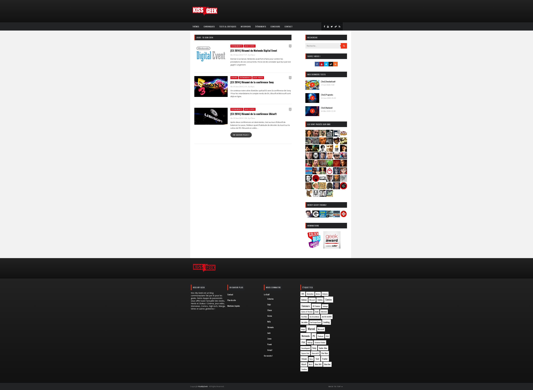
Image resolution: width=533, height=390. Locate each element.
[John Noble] (322, 158)
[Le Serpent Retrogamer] (329, 216)
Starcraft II (315, 353)
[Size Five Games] (322, 188)
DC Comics (316, 306)
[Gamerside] (315, 216)
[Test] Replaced (326, 107)
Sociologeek (305, 348)
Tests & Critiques (227, 26)
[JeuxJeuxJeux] (322, 216)
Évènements (260, 26)
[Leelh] (322, 165)
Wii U (310, 364)
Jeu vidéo (304, 322)
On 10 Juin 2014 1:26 (238, 118)
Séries (311, 359)
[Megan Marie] (322, 173)
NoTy (269, 321)
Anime (318, 294)
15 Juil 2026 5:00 (327, 85)
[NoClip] (315, 180)
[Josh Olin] (329, 158)
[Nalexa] (343, 173)
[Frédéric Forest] (329, 150)
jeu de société (327, 316)
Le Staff (267, 294)
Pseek (269, 344)
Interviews (246, 26)
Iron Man (304, 316)
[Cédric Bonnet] (315, 143)
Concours (275, 26)
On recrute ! (268, 355)
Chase (252, 55)
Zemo (269, 338)
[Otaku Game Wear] (343, 216)
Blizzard (312, 300)
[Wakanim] (322, 195)
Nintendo (306, 336)
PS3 (327, 336)
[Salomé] (315, 188)
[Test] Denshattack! (328, 81)
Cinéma (320, 299)
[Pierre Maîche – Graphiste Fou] (308, 216)
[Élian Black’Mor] (343, 143)
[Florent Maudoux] (315, 150)
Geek (316, 311)
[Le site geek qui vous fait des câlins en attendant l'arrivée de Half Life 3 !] (205, 15)
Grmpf (269, 349)
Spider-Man (323, 348)
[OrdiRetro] (336, 216)
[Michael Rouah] (329, 173)
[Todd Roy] (336, 188)
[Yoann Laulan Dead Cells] (343, 158)
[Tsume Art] (315, 195)
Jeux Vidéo (250, 46)
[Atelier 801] (329, 135)
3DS (302, 294)
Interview (324, 311)
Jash (268, 332)
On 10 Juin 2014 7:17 (238, 55)
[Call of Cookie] (343, 135)
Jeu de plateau (314, 316)
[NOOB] (322, 180)
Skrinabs (270, 327)
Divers (234, 78)
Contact (289, 26)
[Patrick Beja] (336, 180)
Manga (303, 329)
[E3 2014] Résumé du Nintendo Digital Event (253, 50)
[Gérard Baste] (343, 150)
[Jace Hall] (308, 158)
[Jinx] (315, 158)
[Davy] (322, 143)
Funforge (325, 306)
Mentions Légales (233, 305)
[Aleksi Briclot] (308, 135)
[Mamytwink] (343, 165)
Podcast (320, 336)
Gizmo (269, 315)
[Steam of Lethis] (329, 188)
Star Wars (324, 353)
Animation (310, 294)
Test (317, 358)
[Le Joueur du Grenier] (315, 165)
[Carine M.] (308, 143)
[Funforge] (336, 150)
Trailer (325, 358)
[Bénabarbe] (336, 135)
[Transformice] (308, 195)
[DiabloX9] (329, 143)
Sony (314, 348)
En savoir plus (240, 135)
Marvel (311, 329)
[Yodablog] (329, 195)
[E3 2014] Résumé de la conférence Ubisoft (253, 114)
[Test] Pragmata (327, 94)
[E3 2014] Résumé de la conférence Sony (252, 82)
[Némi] (308, 180)
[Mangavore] (308, 173)
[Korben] (336, 158)
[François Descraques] (322, 150)
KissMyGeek (203, 386)
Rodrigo (310, 342)
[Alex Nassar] (315, 135)
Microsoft (321, 329)
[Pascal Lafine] (329, 180)
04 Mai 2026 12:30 (328, 111)
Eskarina (270, 298)
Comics (328, 299)
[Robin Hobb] (308, 188)
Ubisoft (303, 364)
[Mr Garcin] (336, 173)
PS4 (303, 342)
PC (314, 336)
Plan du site (231, 300)
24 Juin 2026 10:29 (328, 98)
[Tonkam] (343, 188)
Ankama (325, 294)
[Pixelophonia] (343, 180)
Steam (304, 358)
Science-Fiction (320, 342)
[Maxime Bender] (315, 173)
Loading (326, 322)
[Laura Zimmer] (308, 165)
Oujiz (252, 86)
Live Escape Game (315, 322)
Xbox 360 (318, 364)
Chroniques (209, 26)
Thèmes (195, 26)
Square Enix (305, 353)
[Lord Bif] (336, 165)
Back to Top (335, 386)
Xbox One (327, 364)
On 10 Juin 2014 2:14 (238, 86)
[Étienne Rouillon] (308, 150)
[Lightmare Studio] (329, 165)
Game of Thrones (307, 312)
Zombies (304, 369)
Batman (304, 299)
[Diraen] (336, 143)
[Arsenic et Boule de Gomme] (322, 135)
